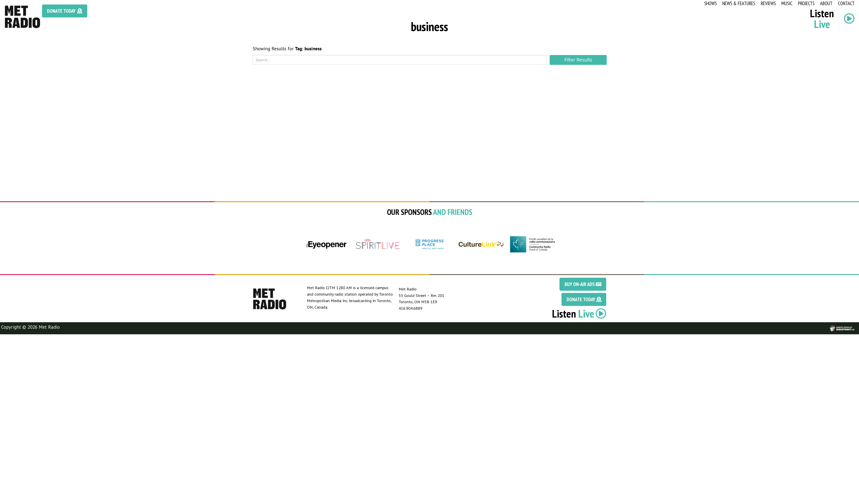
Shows (710, 3)
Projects (806, 3)
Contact (846, 3)
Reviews (768, 3)
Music (786, 3)
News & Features (738, 3)
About (826, 3)
